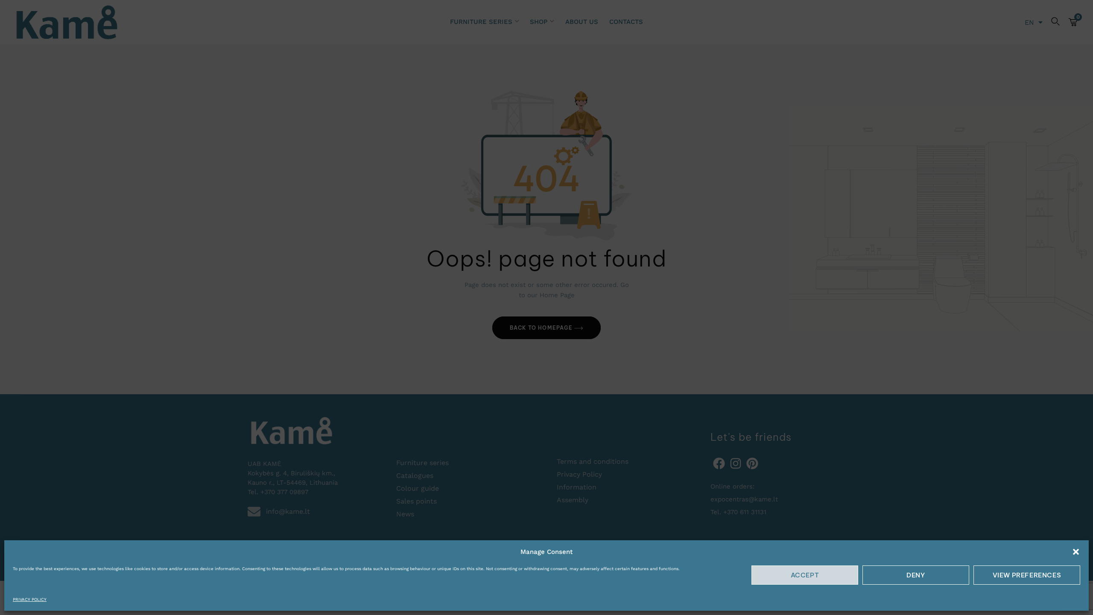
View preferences (1027, 575)
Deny (915, 575)
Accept (805, 575)
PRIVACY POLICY (30, 599)
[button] (1076, 552)
